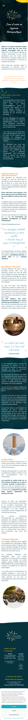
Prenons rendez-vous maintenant (14, 679)
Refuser (14, 710)
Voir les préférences (14, 714)
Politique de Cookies (8, 718)
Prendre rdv (23, 1)
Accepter (14, 706)
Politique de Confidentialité (18, 718)
